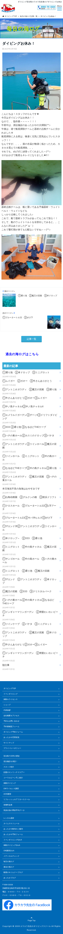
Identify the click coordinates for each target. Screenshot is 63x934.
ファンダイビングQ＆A (13, 840)
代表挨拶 (7, 710)
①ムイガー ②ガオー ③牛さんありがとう (27, 380)
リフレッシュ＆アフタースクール (17, 799)
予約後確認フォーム (11, 726)
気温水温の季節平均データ (14, 810)
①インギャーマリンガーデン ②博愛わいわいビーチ (30, 613)
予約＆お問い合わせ (11, 721)
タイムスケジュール (11, 823)
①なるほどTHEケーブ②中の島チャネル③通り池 (29, 468)
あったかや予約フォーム (13, 834)
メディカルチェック (11, 856)
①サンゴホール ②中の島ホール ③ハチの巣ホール (29, 560)
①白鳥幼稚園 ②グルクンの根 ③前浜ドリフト (29, 497)
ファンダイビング (11, 694)
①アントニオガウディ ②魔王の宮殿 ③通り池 (29, 389)
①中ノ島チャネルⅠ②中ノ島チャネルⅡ (22, 406)
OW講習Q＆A (9, 850)
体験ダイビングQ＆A (12, 845)
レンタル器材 (9, 818)
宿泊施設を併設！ (11, 761)
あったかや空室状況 (11, 737)
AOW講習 (7, 794)
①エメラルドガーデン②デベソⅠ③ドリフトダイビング (29, 416)
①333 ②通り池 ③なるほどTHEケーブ (24, 426)
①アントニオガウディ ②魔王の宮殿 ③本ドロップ (29, 634)
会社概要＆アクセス (11, 715)
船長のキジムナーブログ (13, 872)
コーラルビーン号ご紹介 (13, 778)
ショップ (7, 705)
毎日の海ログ (9, 861)
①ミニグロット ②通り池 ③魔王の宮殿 (26, 570)
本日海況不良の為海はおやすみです (21, 488)
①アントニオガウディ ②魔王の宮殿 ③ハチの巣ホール (29, 478)
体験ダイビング (10, 783)
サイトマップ (9, 743)
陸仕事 (5, 665)
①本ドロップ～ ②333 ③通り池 (22, 538)
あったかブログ (10, 878)
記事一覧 (31, 338)
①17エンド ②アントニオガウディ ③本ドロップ (29, 581)
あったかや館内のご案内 (13, 829)
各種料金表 (8, 805)
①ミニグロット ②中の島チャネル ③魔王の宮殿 (29, 548)
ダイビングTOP (10, 688)
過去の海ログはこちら (20, 354)
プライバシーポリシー (12, 748)
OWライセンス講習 (11, 788)
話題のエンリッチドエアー (14, 772)
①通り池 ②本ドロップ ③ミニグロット (26, 372)
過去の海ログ (9, 867)
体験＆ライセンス (11, 699)
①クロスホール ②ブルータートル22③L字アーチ (29, 507)
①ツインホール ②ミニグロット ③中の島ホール (29, 458)
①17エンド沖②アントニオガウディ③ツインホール (29, 528)
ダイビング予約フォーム (13, 732)
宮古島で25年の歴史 (12, 756)
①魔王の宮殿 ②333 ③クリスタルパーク (27, 591)
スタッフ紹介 (9, 767)
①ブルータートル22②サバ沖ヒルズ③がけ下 (27, 517)
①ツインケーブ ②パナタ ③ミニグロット (27, 623)
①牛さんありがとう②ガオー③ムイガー (24, 397)
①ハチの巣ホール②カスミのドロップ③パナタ (28, 435)
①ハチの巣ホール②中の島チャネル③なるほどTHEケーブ (28, 601)
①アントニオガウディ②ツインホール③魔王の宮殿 (29, 445)
